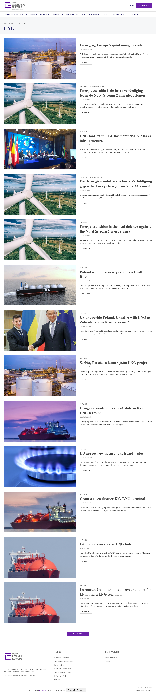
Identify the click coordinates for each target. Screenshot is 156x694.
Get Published (144, 6)
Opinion (134, 14)
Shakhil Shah (84, 548)
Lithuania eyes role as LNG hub (105, 544)
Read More (86, 62)
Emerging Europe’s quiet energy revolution (115, 45)
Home (132, 5)
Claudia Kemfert (85, 99)
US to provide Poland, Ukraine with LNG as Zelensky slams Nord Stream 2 (115, 319)
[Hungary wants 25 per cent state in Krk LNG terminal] (40, 421)
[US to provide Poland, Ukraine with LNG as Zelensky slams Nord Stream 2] (40, 330)
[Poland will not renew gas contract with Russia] (40, 285)
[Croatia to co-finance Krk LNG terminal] (40, 511)
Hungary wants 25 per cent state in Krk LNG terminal (112, 410)
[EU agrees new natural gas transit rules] (40, 466)
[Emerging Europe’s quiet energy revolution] (40, 58)
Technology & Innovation (37, 14)
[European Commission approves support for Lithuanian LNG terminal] (40, 602)
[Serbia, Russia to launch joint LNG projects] (40, 375)
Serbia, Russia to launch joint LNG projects (115, 362)
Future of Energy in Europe (92, 86)
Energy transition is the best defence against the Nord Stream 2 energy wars (115, 229)
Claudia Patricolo (86, 49)
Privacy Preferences (76, 690)
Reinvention (57, 14)
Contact (108, 661)
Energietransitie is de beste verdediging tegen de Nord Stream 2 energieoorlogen (112, 93)
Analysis (83, 132)
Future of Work (120, 14)
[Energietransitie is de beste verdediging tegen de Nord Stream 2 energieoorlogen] (40, 103)
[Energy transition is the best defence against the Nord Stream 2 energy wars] (40, 239)
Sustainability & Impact (99, 14)
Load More (78, 634)
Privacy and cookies (145, 688)
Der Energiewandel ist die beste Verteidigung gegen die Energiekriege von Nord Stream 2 (116, 183)
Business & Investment (76, 14)
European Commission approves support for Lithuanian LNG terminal (115, 592)
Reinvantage (43, 690)
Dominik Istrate (85, 145)
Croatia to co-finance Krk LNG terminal (112, 498)
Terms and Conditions (144, 690)
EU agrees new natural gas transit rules (111, 453)
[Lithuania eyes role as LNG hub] (40, 557)
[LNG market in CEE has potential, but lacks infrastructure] (40, 148)
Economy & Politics (14, 14)
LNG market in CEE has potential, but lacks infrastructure (115, 138)
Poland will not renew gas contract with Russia (111, 274)
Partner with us (111, 658)
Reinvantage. (18, 669)
